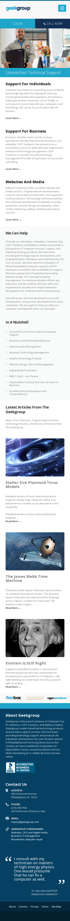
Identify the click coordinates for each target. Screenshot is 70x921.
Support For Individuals (28, 83)
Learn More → (14, 118)
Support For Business (26, 131)
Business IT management (25, 835)
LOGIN (17, 24)
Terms (45, 906)
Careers (23, 906)
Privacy (34, 906)
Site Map (56, 906)
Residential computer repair (27, 839)
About (12, 906)
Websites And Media (25, 181)
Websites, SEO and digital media (29, 832)
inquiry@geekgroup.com (25, 822)
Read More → (13, 521)
